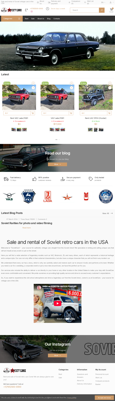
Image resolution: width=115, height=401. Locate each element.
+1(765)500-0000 (36, 8)
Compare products (102, 381)
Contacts (56, 19)
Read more (27, 228)
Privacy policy (71, 397)
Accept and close (104, 398)
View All (106, 213)
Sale (32, 19)
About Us (42, 2)
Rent (26, 19)
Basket (97, 384)
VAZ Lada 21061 (57, 118)
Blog (48, 19)
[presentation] (4, 47)
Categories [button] (7, 18)
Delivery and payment (55, 2)
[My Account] (112, 2)
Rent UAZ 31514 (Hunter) (95, 118)
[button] (111, 10)
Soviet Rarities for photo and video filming (26, 223)
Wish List (98, 378)
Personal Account (101, 374)
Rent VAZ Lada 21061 (19, 118)
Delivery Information (84, 384)
